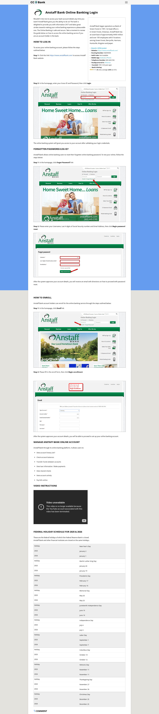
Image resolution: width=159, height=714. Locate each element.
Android (102, 58)
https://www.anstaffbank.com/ (108, 50)
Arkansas (108, 63)
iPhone (109, 58)
